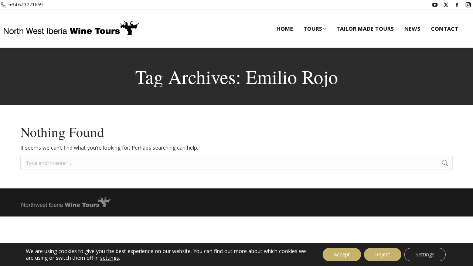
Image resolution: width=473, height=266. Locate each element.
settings (109, 258)
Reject (382, 254)
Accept (342, 254)
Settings (425, 254)
